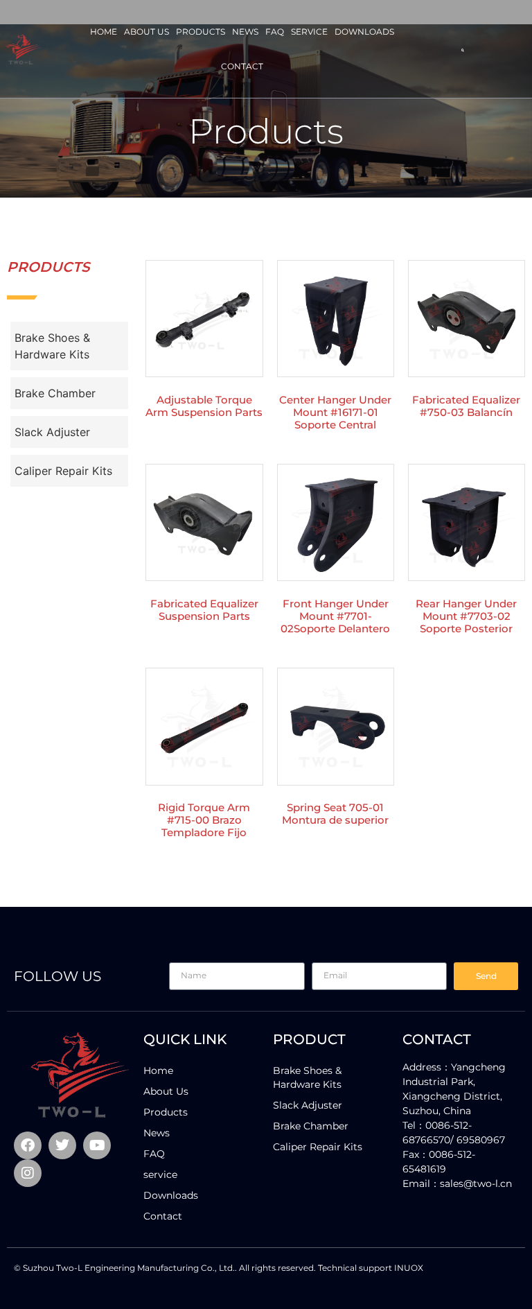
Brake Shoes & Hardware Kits (52, 346)
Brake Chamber (55, 393)
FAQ (274, 31)
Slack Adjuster (52, 432)
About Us (146, 31)
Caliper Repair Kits (63, 471)
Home (103, 31)
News (245, 31)
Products (200, 31)
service (309, 31)
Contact (242, 66)
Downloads (364, 31)
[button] (463, 51)
